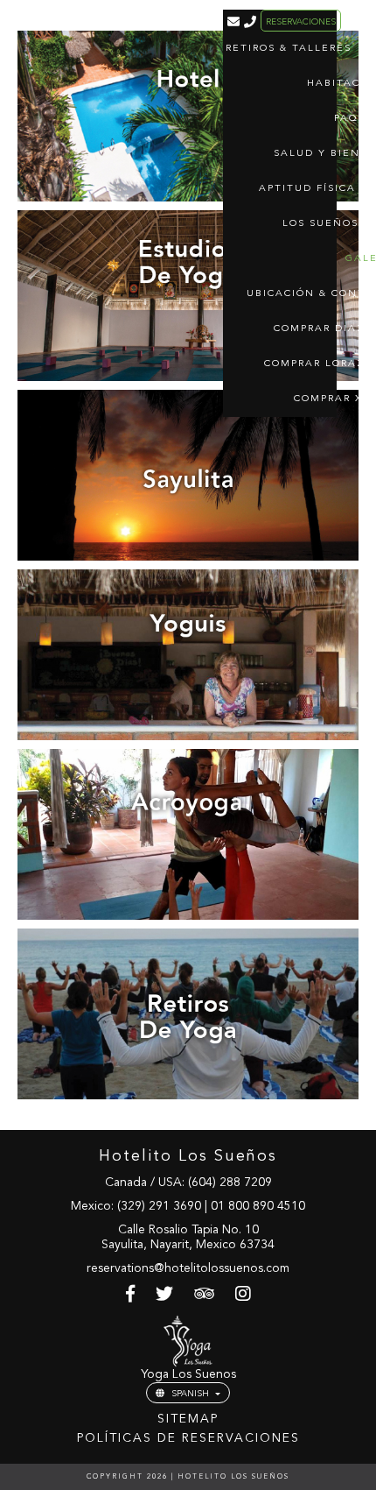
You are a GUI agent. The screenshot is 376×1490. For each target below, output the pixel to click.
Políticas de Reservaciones (188, 1438)
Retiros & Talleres (289, 48)
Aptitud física (307, 189)
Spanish (190, 1393)
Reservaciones (301, 22)
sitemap (188, 1419)
